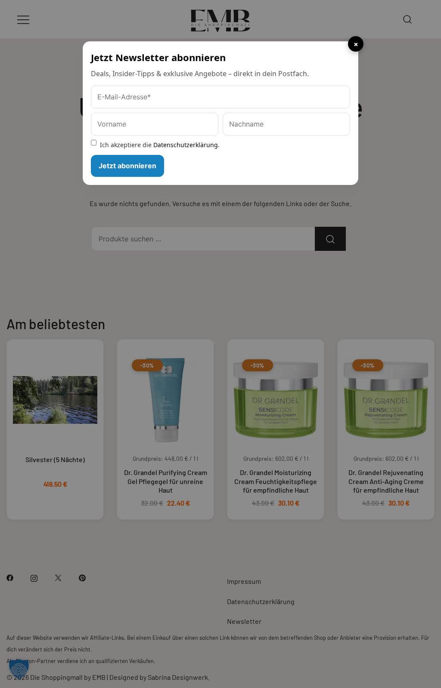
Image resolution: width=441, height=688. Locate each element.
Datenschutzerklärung (185, 145)
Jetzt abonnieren (127, 165)
